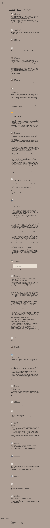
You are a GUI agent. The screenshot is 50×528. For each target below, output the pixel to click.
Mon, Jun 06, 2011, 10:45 (17, 402)
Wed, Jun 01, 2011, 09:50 (17, 261)
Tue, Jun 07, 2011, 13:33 (16, 423)
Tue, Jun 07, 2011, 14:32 (17, 456)
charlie (15, 79)
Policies (22, 523)
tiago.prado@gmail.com (18, 29)
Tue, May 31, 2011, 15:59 (17, 58)
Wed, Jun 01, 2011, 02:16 (17, 133)
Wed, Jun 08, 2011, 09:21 (17, 496)
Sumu (12, 521)
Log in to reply (38, 506)
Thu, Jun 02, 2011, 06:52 (17, 386)
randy (15, 13)
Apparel (12, 523)
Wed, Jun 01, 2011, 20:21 (17, 347)
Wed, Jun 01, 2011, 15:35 (17, 276)
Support (22, 522)
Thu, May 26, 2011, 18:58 (17, 40)
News (19, 10)
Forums (12, 10)
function (15, 463)
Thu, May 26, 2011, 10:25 (17, 30)
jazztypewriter (16, 422)
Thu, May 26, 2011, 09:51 (17, 14)
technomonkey (16, 178)
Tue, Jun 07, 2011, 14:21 (17, 443)
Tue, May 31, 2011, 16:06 (17, 80)
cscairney (15, 39)
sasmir (15, 57)
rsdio (15, 112)
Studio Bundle (13, 522)
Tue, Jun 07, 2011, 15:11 (16, 476)
